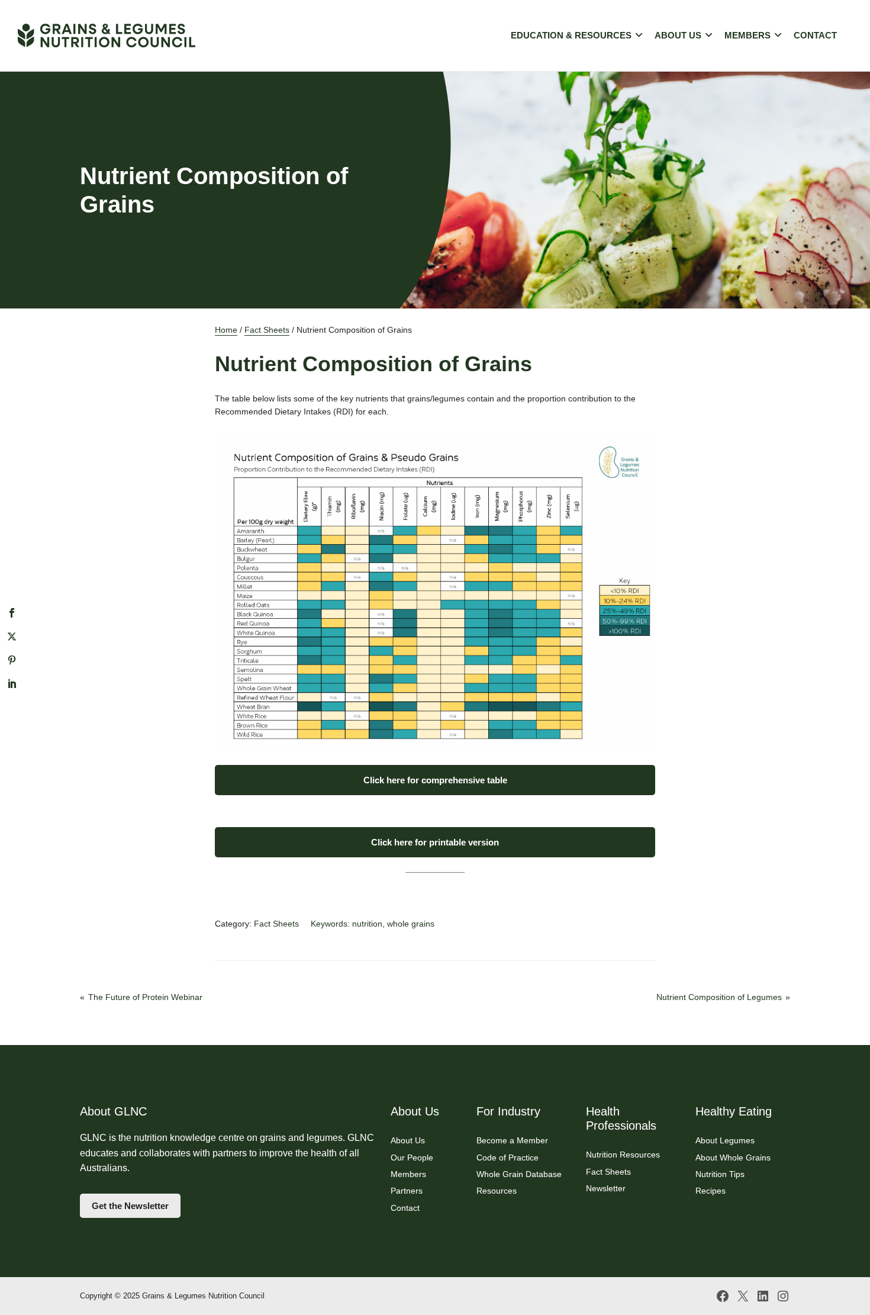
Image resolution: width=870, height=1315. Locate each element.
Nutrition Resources (623, 1154)
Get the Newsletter (130, 1206)
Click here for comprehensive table (435, 780)
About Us (678, 35)
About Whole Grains (733, 1157)
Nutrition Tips (720, 1174)
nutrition (367, 923)
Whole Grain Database (519, 1174)
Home (226, 330)
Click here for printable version (435, 842)
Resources (496, 1190)
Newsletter (606, 1188)
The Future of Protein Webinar (145, 997)
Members (747, 35)
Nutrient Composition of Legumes (719, 997)
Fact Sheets (266, 330)
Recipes (710, 1190)
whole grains (410, 923)
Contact (815, 35)
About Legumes (725, 1140)
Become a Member (512, 1140)
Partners (407, 1190)
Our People (412, 1157)
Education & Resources (571, 35)
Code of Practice (507, 1157)
